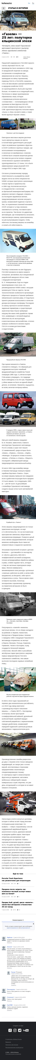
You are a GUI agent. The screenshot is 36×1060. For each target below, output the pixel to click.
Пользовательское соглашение (13, 1054)
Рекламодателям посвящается (14, 1047)
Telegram (19, 1030)
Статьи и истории (18, 8)
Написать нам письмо (12, 1044)
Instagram (15, 1030)
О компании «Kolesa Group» (14, 1039)
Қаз (29, 3)
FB (10, 1030)
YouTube (26, 1030)
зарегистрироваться (12, 928)
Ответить (9, 942)
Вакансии (8, 1042)
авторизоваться (25, 928)
